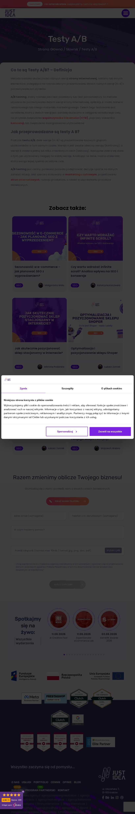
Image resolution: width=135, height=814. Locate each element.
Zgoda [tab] (23, 388)
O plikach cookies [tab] (111, 388)
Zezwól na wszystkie (110, 431)
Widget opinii (7, 805)
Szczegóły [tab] (68, 388)
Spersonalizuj (65, 431)
